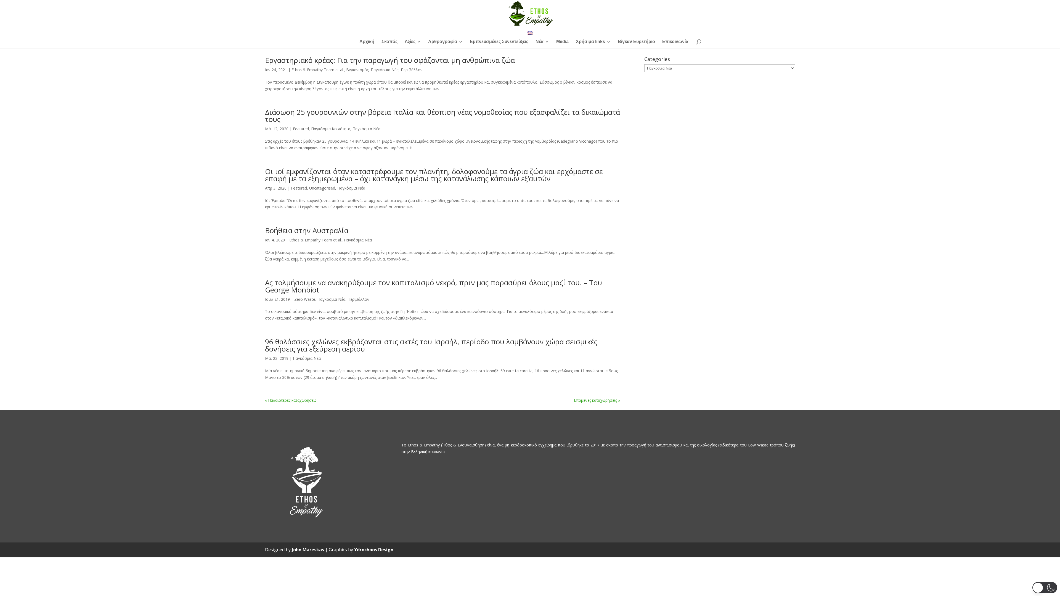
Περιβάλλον (412, 69)
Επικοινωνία (675, 42)
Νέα (540, 42)
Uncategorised (322, 188)
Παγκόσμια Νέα (385, 69)
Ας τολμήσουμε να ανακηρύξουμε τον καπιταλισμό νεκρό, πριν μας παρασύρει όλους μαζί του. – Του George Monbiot (433, 286)
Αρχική (366, 42)
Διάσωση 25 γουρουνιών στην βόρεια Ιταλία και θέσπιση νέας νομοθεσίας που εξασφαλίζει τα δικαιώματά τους (442, 115)
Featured (301, 128)
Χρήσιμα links (590, 42)
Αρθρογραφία (442, 42)
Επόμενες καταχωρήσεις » (597, 400)
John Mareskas (308, 550)
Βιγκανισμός (357, 69)
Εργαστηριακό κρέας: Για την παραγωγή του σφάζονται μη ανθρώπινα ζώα (390, 60)
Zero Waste (304, 299)
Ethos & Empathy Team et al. (318, 69)
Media (562, 42)
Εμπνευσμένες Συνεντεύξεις (499, 42)
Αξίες (410, 42)
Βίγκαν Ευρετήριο (636, 42)
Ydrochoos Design (373, 550)
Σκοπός (389, 42)
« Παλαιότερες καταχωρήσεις (290, 400)
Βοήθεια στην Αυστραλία (306, 230)
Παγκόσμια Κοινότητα (330, 128)
